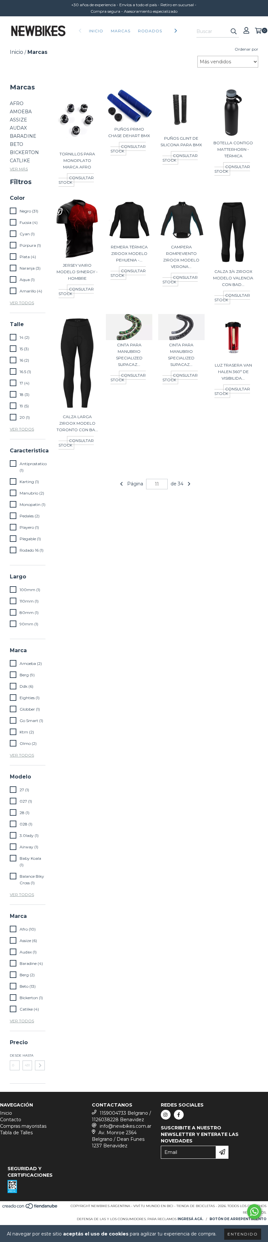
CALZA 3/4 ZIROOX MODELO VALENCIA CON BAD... (233, 278)
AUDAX (18, 128)
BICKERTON (24, 152)
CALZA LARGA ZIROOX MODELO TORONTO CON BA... (77, 423)
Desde (15, 1055)
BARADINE (23, 136)
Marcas (120, 30)
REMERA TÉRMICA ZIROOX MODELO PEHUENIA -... (129, 253)
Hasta (27, 1055)
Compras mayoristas (23, 1126)
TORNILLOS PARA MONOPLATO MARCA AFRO (77, 160)
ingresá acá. (190, 1219)
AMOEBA (21, 112)
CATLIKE (20, 161)
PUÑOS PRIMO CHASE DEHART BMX (129, 132)
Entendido (242, 1234)
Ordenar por (246, 49)
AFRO (17, 103)
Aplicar (40, 1065)
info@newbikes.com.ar (125, 1126)
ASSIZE (18, 120)
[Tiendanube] (30, 1208)
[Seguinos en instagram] (166, 1115)
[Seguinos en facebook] (179, 1115)
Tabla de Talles (16, 1133)
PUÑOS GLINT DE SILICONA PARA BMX (181, 141)
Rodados (150, 30)
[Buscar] (233, 32)
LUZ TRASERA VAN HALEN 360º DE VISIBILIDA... (233, 372)
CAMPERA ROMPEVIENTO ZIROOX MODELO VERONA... (181, 256)
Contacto (10, 1120)
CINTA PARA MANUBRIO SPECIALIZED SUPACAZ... (129, 354)
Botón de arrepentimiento (237, 1219)
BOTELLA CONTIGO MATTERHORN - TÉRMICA (233, 149)
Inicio (96, 30)
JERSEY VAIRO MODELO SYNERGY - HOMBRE (77, 272)
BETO (16, 144)
